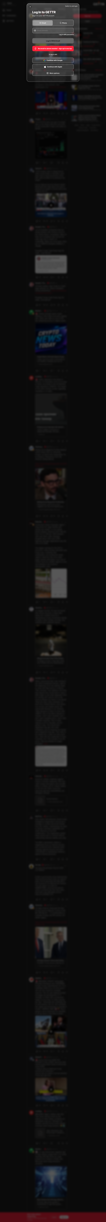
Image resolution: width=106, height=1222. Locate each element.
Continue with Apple (54, 67)
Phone (64, 23)
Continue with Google (55, 60)
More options (54, 73)
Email (44, 23)
